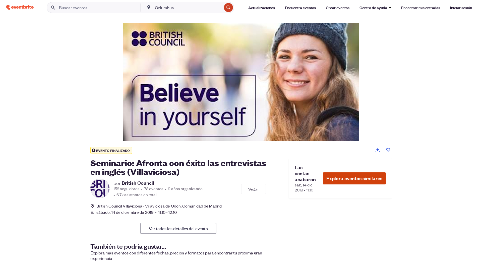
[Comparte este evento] (378, 150)
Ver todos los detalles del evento (178, 228)
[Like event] (388, 150)
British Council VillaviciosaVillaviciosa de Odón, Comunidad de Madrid (159, 206)
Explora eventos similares (354, 178)
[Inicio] (20, 7)
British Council (138, 183)
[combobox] (188, 7)
